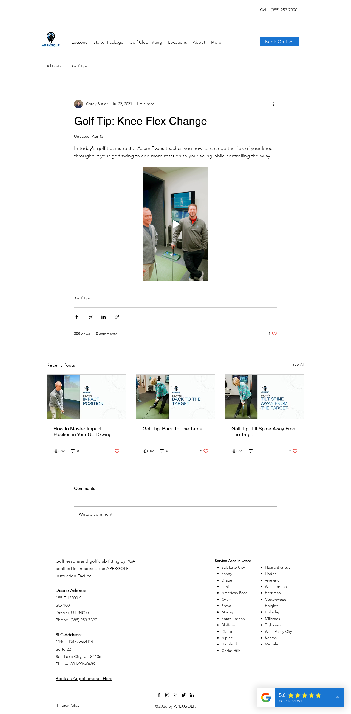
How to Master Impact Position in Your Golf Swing (82, 431)
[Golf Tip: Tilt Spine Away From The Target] (264, 397)
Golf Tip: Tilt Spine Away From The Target (264, 431)
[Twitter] (183, 695)
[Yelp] (175, 695)
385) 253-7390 (84, 619)
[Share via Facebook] (76, 316)
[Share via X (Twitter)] (90, 316)
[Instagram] (167, 695)
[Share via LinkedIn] (103, 316)
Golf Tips (79, 66)
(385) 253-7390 (284, 9)
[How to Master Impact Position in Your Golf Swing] (86, 397)
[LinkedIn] (192, 695)
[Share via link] (117, 316)
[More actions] (273, 104)
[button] (177, 42)
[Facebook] (159, 695)
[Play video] (175, 224)
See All (298, 364)
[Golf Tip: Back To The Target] (175, 397)
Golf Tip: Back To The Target (173, 428)
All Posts (54, 66)
